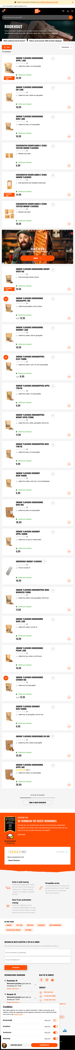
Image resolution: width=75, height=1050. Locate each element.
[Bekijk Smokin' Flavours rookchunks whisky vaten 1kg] (37, 279)
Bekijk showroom (13, 989)
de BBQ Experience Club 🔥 (48, 2)
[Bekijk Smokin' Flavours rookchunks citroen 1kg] (37, 687)
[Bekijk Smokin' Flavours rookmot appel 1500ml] (37, 541)
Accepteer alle (44, 1045)
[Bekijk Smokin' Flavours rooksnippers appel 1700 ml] (37, 396)
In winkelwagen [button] (69, 78)
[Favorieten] (63, 11)
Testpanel (28, 930)
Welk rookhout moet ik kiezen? (14, 41)
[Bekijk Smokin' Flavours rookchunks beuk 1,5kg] (37, 629)
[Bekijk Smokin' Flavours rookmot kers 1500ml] (37, 716)
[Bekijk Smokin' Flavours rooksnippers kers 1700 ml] (37, 454)
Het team (19, 925)
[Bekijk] (37, 247)
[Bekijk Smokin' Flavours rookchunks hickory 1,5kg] (37, 337)
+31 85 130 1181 (50, 1000)
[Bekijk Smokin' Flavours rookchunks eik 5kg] (37, 745)
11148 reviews (60, 852)
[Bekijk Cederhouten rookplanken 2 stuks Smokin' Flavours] (37, 185)
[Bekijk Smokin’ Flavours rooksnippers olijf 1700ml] (37, 366)
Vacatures (41, 925)
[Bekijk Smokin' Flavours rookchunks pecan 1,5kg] (37, 658)
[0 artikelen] (4, 11)
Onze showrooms (55, 925)
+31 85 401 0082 (50, 996)
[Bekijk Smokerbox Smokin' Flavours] (37, 570)
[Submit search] (71, 17)
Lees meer (54, 33)
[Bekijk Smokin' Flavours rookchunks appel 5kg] (37, 775)
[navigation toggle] (71, 11)
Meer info (47, 1020)
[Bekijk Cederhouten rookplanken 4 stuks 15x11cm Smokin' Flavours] (37, 214)
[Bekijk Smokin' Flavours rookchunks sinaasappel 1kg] (37, 308)
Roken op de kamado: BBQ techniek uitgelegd (45, 41)
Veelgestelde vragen (13, 930)
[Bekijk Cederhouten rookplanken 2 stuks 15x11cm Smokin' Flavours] (37, 155)
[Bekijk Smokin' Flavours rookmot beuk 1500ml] (37, 483)
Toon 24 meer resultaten (37, 802)
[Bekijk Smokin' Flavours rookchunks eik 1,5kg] (37, 97)
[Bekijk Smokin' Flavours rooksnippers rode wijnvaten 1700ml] (37, 600)
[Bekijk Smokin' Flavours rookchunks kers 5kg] (37, 512)
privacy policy (18, 1014)
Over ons (30, 925)
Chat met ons (48, 992)
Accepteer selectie (16, 1045)
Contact (9, 925)
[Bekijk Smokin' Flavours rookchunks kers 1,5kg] (37, 126)
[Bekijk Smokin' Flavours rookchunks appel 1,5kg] (37, 68)
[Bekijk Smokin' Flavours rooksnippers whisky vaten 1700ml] (37, 425)
